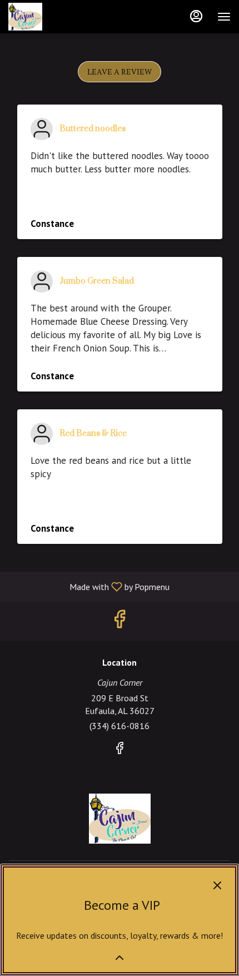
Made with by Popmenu (89, 586)
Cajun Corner (119, 819)
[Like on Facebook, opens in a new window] (119, 621)
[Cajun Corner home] (58, 17)
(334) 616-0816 (119, 725)
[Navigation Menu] (224, 16)
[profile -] (196, 16)
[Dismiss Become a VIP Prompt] (217, 885)
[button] (119, 71)
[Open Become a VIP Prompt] (119, 957)
